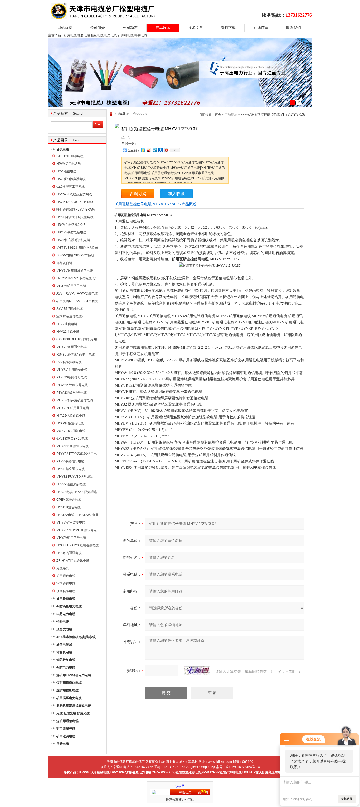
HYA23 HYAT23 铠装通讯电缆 (77, 545)
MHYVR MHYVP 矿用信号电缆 (76, 530)
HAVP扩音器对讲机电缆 (73, 240)
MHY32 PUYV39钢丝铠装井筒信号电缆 (76, 477)
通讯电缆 (62, 150)
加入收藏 (176, 193)
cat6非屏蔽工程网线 (70, 186)
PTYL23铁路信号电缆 (71, 377)
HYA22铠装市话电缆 (70, 415)
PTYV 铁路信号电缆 (70, 461)
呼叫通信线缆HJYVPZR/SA (75, 209)
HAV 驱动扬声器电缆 (71, 179)
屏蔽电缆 (62, 744)
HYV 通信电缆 (66, 171)
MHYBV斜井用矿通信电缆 (74, 400)
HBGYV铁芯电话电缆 (71, 232)
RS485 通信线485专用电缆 (75, 354)
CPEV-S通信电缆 (68, 499)
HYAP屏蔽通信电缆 (70, 423)
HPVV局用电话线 (68, 164)
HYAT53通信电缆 (68, 507)
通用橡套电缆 (65, 599)
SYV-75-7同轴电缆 (69, 309)
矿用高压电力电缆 (69, 698)
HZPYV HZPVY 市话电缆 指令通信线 (76, 278)
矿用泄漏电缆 (65, 736)
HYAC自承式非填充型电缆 (75, 217)
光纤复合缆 (64, 263)
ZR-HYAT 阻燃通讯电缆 (72, 560)
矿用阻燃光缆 (65, 728)
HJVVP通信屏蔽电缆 (71, 484)
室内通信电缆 (65, 583)
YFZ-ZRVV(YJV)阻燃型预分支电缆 (176, 772)
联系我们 (293, 28)
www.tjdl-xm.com (220, 762)
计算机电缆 (64, 652)
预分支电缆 (64, 629)
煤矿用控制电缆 (67, 690)
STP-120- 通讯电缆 (70, 156)
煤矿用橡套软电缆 (69, 683)
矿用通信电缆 (65, 576)
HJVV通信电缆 (66, 324)
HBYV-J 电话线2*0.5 (70, 225)
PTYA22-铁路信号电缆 (72, 385)
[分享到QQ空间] (143, 150)
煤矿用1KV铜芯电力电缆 (73, 675)
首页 (218, 114)
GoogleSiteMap (195, 767)
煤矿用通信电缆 (67, 721)
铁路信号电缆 (65, 591)
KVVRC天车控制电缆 (94, 772)
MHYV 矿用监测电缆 (70, 522)
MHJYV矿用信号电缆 (71, 286)
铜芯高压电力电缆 (69, 606)
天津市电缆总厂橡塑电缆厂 (109, 11)
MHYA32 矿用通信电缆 (72, 446)
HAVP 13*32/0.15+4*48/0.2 (75, 202)
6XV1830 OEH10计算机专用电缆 (76, 339)
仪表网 (180, 786)
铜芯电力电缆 (65, 667)
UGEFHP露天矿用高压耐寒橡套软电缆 (269, 772)
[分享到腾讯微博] (154, 150)
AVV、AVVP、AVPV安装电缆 (77, 293)
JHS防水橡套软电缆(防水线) (76, 637)
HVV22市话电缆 (67, 331)
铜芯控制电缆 (65, 660)
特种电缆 (62, 622)
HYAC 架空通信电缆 (70, 469)
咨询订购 (138, 193)
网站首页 (64, 28)
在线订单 (261, 28)
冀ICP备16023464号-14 (243, 767)
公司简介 (97, 28)
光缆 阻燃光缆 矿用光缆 (73, 713)
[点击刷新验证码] (197, 670)
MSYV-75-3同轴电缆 (70, 431)
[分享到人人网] (160, 150)
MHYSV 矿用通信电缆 (71, 370)
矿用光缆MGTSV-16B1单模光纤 (77, 301)
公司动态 (130, 28)
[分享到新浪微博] (149, 150)
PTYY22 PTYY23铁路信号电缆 (76, 454)
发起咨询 (346, 799)
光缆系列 (62, 568)
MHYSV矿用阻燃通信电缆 (74, 270)
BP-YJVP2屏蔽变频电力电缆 (130, 772)
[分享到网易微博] (166, 150)
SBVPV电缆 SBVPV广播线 (75, 255)
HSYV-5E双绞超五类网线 (74, 194)
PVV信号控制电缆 (69, 362)
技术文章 (195, 28)
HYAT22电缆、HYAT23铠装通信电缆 (77, 515)
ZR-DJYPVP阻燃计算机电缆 (222, 772)
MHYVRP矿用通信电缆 (72, 408)
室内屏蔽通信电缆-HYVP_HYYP (69, 317)
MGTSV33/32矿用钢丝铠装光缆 (77, 248)
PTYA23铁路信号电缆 (71, 393)
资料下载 (228, 28)
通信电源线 (64, 644)
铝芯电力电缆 (65, 614)
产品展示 (162, 28)
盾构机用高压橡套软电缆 (73, 706)
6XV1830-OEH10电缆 (72, 438)
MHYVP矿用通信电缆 (71, 347)
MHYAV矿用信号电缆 (71, 538)
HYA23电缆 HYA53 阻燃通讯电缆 (76, 492)
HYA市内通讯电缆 (69, 553)
